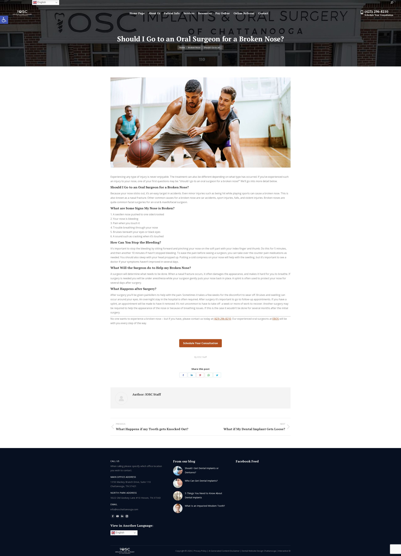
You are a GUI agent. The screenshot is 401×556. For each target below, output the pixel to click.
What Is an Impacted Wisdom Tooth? (205, 505)
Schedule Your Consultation (200, 343)
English (119, 532)
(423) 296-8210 (222, 318)
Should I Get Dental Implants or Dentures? (202, 470)
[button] (4, 20)
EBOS (275, 318)
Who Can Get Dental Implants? (201, 480)
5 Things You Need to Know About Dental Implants (203, 495)
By (200, 357)
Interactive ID (284, 550)
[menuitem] (137, 13)
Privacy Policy (200, 550)
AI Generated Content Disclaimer (224, 550)
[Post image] (177, 470)
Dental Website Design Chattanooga (259, 550)
